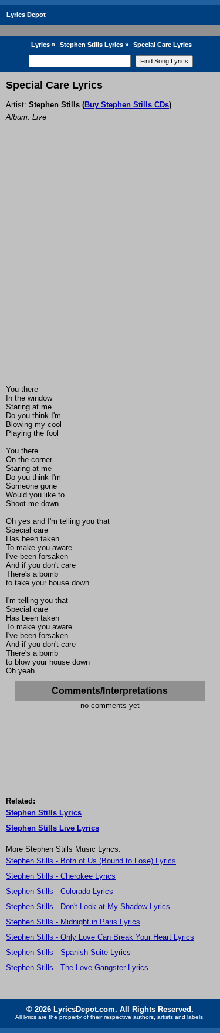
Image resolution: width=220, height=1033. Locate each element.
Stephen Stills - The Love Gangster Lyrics (77, 967)
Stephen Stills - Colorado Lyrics (59, 891)
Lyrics (40, 44)
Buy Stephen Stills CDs (126, 104)
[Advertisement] (110, 269)
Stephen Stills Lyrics (91, 44)
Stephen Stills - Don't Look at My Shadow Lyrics (88, 906)
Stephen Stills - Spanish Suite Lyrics (68, 952)
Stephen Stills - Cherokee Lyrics (61, 876)
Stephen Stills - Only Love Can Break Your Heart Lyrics (100, 937)
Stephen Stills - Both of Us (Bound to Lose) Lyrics (91, 860)
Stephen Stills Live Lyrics (52, 828)
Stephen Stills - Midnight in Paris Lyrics (73, 921)
